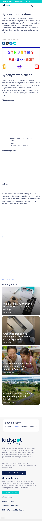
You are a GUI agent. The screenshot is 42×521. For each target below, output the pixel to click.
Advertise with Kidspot (10, 506)
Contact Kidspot (8, 501)
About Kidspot (7, 497)
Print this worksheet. (9, 279)
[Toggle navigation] (36, 6)
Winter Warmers (19, 1)
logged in (18, 426)
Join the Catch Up (10, 492)
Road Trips (29, 1)
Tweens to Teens (7, 1)
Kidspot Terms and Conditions (13, 510)
